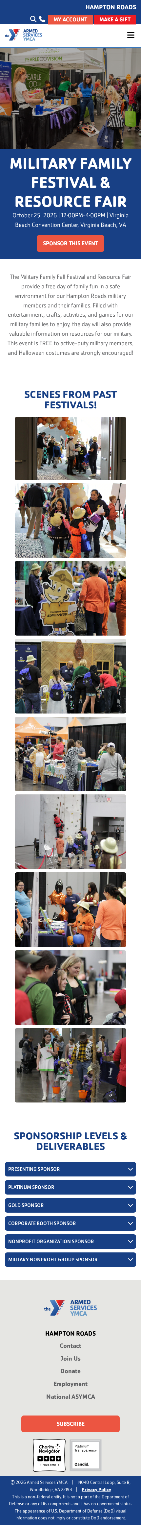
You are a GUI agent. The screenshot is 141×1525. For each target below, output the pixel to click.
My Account (70, 19)
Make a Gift (115, 19)
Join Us (71, 1358)
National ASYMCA (70, 1396)
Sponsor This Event (70, 243)
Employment (70, 1384)
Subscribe (71, 1423)
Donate (70, 1371)
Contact (70, 1346)
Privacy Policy (96, 1489)
